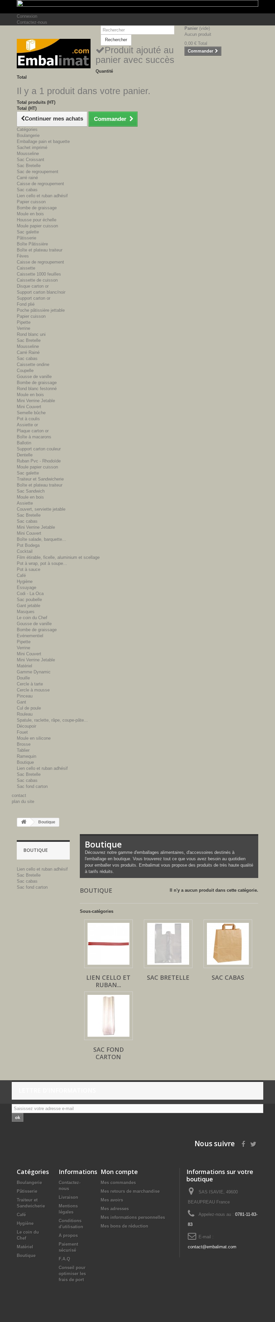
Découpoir (26, 726)
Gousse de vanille (34, 376)
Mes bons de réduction (124, 1226)
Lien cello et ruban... (108, 981)
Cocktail (25, 551)
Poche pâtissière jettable (41, 310)
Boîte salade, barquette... (41, 539)
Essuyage (26, 587)
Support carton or (33, 298)
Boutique (25, 762)
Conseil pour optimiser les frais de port (72, 1273)
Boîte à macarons (34, 436)
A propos (68, 1235)
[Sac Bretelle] (168, 944)
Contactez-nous (32, 22)
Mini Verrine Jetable (36, 400)
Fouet (22, 732)
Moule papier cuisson (37, 225)
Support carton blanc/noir (41, 292)
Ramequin (26, 756)
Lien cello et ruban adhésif (42, 195)
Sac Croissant (30, 159)
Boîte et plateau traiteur (39, 249)
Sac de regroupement (37, 171)
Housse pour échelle (36, 219)
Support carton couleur (39, 448)
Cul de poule (29, 708)
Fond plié (26, 304)
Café (21, 575)
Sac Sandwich (31, 491)
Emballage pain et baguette (43, 141)
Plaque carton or (33, 430)
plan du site (23, 801)
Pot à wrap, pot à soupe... (42, 563)
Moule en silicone (34, 738)
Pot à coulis (28, 418)
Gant (21, 702)
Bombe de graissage (37, 207)
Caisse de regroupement (40, 183)
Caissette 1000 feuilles (39, 274)
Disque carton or (33, 286)
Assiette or (27, 424)
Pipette (24, 322)
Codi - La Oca (30, 593)
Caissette (26, 268)
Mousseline (28, 153)
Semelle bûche (31, 412)
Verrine (23, 328)
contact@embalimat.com (212, 1246)
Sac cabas (27, 189)
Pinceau (25, 696)
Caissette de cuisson (37, 280)
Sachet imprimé (32, 147)
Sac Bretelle (29, 165)
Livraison (68, 1197)
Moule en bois (30, 213)
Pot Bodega (28, 545)
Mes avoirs (112, 1199)
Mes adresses (115, 1208)
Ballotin (24, 442)
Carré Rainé (28, 352)
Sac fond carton (32, 786)
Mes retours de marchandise (130, 1191)
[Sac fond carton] (108, 1016)
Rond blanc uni (31, 334)
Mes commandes (118, 1182)
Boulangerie (28, 135)
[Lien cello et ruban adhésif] (108, 944)
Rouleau (25, 714)
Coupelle (25, 370)
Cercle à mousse (33, 689)
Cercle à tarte (30, 683)
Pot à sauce (28, 569)
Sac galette (28, 231)
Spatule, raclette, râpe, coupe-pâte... (52, 720)
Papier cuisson (31, 201)
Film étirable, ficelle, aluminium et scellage (58, 557)
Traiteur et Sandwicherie (40, 479)
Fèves (23, 256)
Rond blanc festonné (37, 388)
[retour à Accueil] (23, 822)
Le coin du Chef (32, 617)
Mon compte (119, 1172)
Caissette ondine (33, 364)
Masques (26, 611)
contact (19, 795)
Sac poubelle (29, 599)
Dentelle (25, 454)
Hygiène (25, 581)
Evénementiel (30, 635)
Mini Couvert (29, 406)
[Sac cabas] (228, 944)
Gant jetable (28, 605)
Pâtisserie (26, 237)
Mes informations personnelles (133, 1217)
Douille (23, 677)
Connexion (27, 16)
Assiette (25, 503)
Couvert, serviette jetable (41, 509)
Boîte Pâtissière (32, 243)
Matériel (24, 665)
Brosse (24, 744)
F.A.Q (64, 1258)
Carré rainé (27, 177)
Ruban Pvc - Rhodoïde (39, 460)
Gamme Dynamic (34, 671)
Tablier (23, 750)
